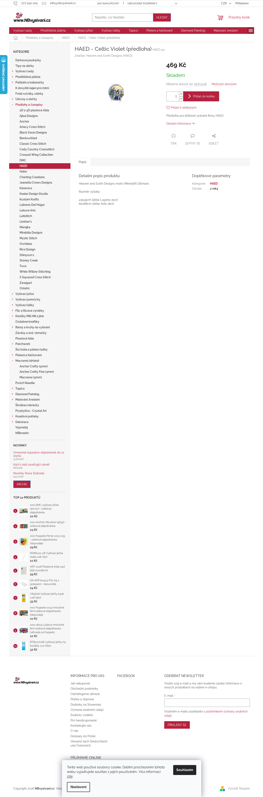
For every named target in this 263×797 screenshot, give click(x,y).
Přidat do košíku (204, 96)
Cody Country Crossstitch (37, 149)
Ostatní (24, 288)
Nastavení (78, 787)
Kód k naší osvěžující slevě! (31, 464)
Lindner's (26, 221)
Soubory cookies (81, 715)
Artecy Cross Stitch (32, 127)
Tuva (23, 266)
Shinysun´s (27, 255)
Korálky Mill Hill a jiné (29, 316)
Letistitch (26, 216)
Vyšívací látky (24, 305)
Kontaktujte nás (80, 725)
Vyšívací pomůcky (27, 299)
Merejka (25, 227)
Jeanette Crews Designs (36, 182)
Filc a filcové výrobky (29, 310)
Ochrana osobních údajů (87, 709)
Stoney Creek (29, 260)
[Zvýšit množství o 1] (181, 94)
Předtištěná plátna (27, 76)
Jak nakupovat (108, 3)
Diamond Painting (27, 394)
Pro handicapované (83, 720)
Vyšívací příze (24, 294)
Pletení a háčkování (28, 355)
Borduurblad (28, 138)
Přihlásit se (177, 725)
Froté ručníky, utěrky (29, 93)
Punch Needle (25, 383)
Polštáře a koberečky (29, 82)
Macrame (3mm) (31, 377)
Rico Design (27, 249)
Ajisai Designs (29, 116)
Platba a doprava (82, 699)
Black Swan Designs (33, 132)
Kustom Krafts (29, 199)
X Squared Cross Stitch (35, 277)
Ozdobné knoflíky (27, 321)
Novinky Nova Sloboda (28, 473)
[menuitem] (22, 30)
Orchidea (26, 243)
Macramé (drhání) (27, 360)
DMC (23, 160)
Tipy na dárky (24, 65)
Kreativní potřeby (27, 416)
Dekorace (21, 422)
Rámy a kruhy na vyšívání (32, 327)
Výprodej (21, 427)
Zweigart (26, 282)
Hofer (23, 171)
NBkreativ (22, 433)
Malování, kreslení (27, 399)
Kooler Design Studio (34, 193)
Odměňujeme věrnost (85, 694)
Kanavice (26, 188)
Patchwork (22, 344)
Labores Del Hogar (32, 204)
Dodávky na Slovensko (85, 704)
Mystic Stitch (28, 238)
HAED (23, 166)
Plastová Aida (24, 338)
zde (70, 776)
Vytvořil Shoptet (239, 788)
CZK (224, 3)
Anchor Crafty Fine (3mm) (37, 371)
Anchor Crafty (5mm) (34, 366)
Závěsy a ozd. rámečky (31, 333)
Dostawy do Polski (82, 736)
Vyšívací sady (24, 71)
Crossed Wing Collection (36, 154)
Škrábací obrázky (27, 405)
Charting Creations (32, 177)
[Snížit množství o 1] (181, 98)
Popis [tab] (82, 162)
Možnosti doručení (224, 84)
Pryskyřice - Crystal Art (31, 410)
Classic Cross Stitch (33, 143)
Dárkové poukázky (28, 60)
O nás (74, 730)
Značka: (103, 55)
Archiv (22, 484)
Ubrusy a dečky (26, 99)
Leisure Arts (28, 210)
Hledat (162, 17)
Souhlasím (184, 770)
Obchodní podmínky (142, 3)
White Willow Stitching (35, 271)
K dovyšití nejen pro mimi (32, 88)
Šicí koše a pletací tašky (31, 349)
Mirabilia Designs (31, 232)
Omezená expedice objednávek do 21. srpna (39, 454)
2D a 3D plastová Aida (34, 110)
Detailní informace (178, 123)
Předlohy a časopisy (29, 104)
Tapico (20, 388)
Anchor (24, 121)
